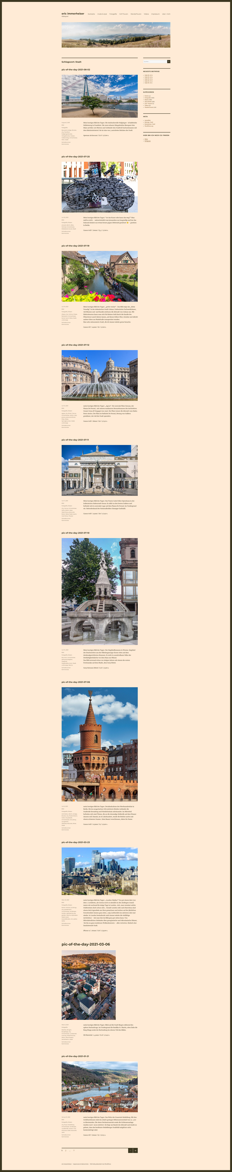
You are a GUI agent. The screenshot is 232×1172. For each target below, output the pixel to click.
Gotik (63, 817)
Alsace (63, 314)
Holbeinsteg (65, 137)
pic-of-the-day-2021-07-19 (75, 246)
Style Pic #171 (148, 83)
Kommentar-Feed (150, 124)
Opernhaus (65, 512)
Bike (72, 225)
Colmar (71, 314)
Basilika (64, 1030)
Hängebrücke (66, 136)
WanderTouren (136, 14)
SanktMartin (65, 1039)
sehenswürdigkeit (67, 659)
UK (72, 919)
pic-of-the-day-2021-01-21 (75, 1056)
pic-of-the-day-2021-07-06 (76, 682)
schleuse (64, 1130)
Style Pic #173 (149, 79)
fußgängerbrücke (67, 134)
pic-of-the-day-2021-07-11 (75, 440)
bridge (70, 130)
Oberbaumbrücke (67, 823)
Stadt (66, 139)
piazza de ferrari (70, 417)
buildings (73, 907)
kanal (63, 318)
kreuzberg (73, 819)
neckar (71, 1128)
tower (67, 917)
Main (63, 139)
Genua (74, 413)
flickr (146, 139)
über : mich (166, 14)
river (74, 1128)
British (68, 907)
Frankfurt (67, 132)
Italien (72, 415)
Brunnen (64, 657)
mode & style (102, 14)
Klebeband (65, 229)
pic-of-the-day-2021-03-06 (86, 944)
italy (75, 415)
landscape (73, 911)
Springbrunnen (66, 421)
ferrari (70, 413)
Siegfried (64, 661)
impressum (155, 14)
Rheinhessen (69, 1037)
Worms (71, 665)
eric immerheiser (73, 13)
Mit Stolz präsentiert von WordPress (100, 1164)
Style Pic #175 (149, 75)
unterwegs (65, 320)
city (63, 132)
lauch (67, 318)
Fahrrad (64, 227)
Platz (63, 419)
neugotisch (65, 821)
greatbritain (67, 909)
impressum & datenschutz (80, 1164)
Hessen (72, 136)
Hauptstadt (68, 817)
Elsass (75, 314)
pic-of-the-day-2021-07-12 (75, 345)
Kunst (70, 229)
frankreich (65, 316)
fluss (65, 1124)
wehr (63, 1132)
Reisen (70, 222)
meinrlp (64, 1035)
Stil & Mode (148, 101)
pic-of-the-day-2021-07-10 (75, 533)
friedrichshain (73, 816)
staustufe (73, 1130)
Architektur (65, 814)
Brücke (74, 130)
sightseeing (69, 913)
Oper (71, 510)
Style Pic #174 (149, 77)
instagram (148, 141)
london (64, 913)
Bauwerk (64, 130)
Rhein (63, 1037)
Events (147, 96)
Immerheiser (73, 137)
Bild (63, 125)
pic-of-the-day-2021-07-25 (76, 156)
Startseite (91, 14)
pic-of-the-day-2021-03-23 (76, 842)
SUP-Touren (123, 14)
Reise (71, 318)
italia (63, 510)
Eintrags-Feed (149, 122)
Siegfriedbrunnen (67, 663)
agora (63, 413)
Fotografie (113, 14)
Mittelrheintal (71, 1035)
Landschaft (73, 1033)
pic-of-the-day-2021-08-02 (76, 69)
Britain (64, 907)
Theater (71, 516)
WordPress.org (149, 126)
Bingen (69, 1030)
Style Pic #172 (149, 81)
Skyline (69, 915)
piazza (64, 417)
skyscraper (74, 915)
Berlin (68, 225)
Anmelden (148, 120)
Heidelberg (70, 1124)
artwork (64, 225)
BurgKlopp (65, 1031)
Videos (146, 14)
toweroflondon (66, 919)
